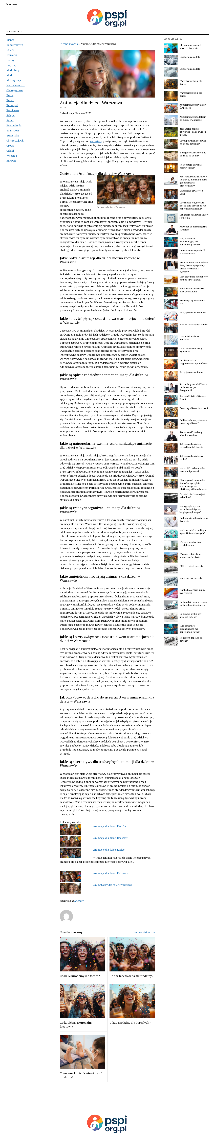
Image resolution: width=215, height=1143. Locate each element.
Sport (9, 120)
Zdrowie (11, 160)
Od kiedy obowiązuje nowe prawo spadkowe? (193, 422)
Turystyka (12, 135)
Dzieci (10, 50)
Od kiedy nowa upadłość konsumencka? (192, 252)
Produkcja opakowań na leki (192, 302)
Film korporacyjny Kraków (193, 324)
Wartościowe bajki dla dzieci (191, 82)
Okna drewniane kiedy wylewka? (191, 350)
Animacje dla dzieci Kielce (108, 849)
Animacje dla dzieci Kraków (109, 826)
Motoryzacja (14, 80)
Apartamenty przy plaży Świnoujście (193, 106)
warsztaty (96, 141)
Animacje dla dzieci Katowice (110, 873)
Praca (9, 95)
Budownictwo (14, 45)
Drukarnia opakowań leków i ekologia (194, 216)
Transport (12, 130)
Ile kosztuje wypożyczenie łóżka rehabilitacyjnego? (193, 603)
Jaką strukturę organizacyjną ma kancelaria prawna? (190, 241)
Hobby (10, 60)
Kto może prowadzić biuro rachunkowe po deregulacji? (193, 387)
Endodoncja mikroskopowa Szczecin (194, 520)
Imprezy (11, 65)
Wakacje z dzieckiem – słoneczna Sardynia (191, 555)
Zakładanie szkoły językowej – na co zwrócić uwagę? (193, 131)
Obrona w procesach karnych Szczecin (190, 46)
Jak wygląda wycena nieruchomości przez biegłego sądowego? (191, 509)
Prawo (10, 100)
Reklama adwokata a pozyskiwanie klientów (192, 446)
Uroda (10, 145)
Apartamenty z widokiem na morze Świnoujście (193, 118)
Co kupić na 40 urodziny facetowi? (76, 1024)
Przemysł (12, 105)
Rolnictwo (12, 110)
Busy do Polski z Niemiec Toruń (193, 398)
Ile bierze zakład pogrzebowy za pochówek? (194, 362)
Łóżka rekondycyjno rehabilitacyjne (190, 544)
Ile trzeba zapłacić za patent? (191, 639)
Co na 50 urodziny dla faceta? (80, 976)
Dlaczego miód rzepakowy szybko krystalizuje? (194, 278)
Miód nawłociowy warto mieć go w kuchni (192, 290)
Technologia (13, 125)
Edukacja (11, 55)
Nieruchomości (15, 85)
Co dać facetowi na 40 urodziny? (131, 976)
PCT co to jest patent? (191, 566)
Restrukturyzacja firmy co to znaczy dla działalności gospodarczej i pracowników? (193, 181)
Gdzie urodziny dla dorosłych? (130, 1022)
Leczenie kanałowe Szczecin (189, 338)
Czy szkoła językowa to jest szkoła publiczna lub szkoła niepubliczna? (193, 205)
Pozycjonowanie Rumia (191, 372)
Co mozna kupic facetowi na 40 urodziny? (81, 1075)
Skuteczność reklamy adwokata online (191, 434)
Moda (9, 75)
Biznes (10, 40)
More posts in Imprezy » (144, 932)
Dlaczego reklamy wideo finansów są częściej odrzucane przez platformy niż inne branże (193, 485)
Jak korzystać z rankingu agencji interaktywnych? (193, 532)
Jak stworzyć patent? (191, 577)
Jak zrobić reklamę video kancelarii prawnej (192, 470)
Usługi (10, 150)
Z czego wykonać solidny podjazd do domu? (193, 154)
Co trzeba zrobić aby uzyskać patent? (190, 615)
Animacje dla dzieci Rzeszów (110, 838)
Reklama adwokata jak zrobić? (191, 458)
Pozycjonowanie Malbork (193, 312)
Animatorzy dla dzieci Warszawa (112, 885)
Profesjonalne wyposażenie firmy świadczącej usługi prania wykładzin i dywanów (194, 267)
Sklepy (10, 115)
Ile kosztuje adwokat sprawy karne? (191, 166)
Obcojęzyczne (14, 90)
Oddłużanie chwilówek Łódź (191, 192)
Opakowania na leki (190, 56)
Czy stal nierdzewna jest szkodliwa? (192, 496)
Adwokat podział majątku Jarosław (193, 228)
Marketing (12, 70)
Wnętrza (11, 155)
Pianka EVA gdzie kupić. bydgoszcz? (192, 591)
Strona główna (69, 44)
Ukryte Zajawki (15, 140)
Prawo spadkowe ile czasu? (194, 408)
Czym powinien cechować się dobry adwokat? (193, 142)
